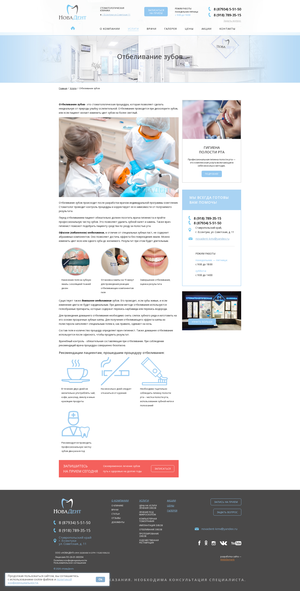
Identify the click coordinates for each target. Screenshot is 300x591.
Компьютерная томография (148, 520)
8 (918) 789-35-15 (227, 15)
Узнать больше (202, 321)
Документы (117, 522)
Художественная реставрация (149, 541)
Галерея (170, 28)
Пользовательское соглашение (70, 563)
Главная (63, 88)
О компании (110, 28)
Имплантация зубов (151, 525)
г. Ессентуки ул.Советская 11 (116, 14)
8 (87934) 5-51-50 (227, 9)
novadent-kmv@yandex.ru (212, 239)
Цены (189, 28)
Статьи (115, 513)
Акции (206, 28)
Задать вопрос (232, 20)
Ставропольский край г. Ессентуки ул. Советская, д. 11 (75, 540)
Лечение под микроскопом (147, 513)
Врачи (151, 28)
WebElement (227, 559)
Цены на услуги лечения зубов (148, 506)
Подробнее (211, 173)
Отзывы (116, 518)
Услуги (133, 28)
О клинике (117, 505)
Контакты (227, 28)
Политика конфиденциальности (70, 560)
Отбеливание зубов (150, 529)
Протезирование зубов (149, 535)
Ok (100, 579)
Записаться (163, 468)
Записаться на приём (156, 11)
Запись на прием (226, 502)
